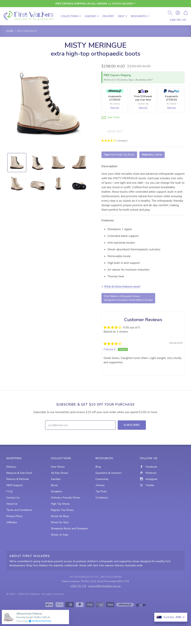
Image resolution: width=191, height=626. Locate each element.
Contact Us (13, 497)
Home (9, 31)
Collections (69, 16)
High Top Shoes (60, 504)
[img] (112, 344)
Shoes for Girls (60, 522)
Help (121, 16)
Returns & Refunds (17, 479)
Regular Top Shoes (62, 510)
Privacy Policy (14, 516)
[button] (108, 140)
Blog (98, 467)
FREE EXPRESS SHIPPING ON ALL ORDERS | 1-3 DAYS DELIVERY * (95, 3)
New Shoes (58, 467)
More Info (114, 107)
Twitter (150, 485)
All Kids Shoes (59, 473)
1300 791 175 (178, 20)
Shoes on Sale (59, 534)
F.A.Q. (9, 491)
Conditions (102, 497)
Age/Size (90, 16)
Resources (138, 16)
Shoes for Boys (60, 516)
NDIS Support (14, 485)
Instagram (151, 479)
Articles (100, 485)
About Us (12, 504)
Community (102, 479)
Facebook (151, 467)
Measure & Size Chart (19, 473)
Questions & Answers (109, 473)
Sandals (56, 479)
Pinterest (151, 473)
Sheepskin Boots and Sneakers (69, 528)
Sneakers (56, 491)
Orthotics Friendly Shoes (65, 497)
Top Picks (101, 491)
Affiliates (11, 522)
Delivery (108, 16)
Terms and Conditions (19, 510)
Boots (54, 485)
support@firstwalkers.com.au (104, 586)
